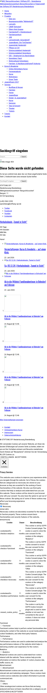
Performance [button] (5, 636)
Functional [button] (4, 623)
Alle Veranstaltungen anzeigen (11, 420)
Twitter (7, 208)
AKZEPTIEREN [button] (20, 457)
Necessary (7, 506)
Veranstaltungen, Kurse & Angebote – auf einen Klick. (25, 250)
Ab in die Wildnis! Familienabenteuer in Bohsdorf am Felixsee (25, 283)
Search (24, 156)
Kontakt (7, 427)
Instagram (8, 216)
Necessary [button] (4, 504)
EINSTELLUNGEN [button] (7, 457)
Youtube (7, 214)
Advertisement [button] (5, 665)
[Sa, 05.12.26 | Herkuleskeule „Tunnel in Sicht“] (22, 260)
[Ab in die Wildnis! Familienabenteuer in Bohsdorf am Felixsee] (25, 276)
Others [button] (2, 681)
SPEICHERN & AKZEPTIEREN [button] (11, 692)
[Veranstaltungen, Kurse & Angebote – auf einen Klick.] (25, 244)
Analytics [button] (3, 649)
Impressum (8, 433)
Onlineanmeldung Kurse (13, 430)
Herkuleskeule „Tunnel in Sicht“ (13, 221)
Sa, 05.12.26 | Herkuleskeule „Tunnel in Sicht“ (24, 265)
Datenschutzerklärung (12, 435)
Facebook (8, 211)
